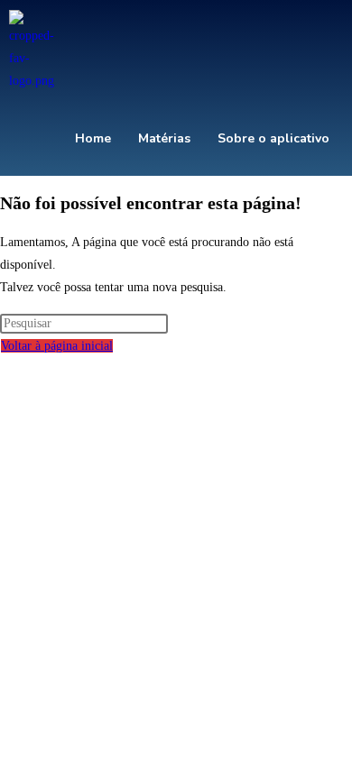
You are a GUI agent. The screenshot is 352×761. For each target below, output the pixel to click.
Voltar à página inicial (57, 346)
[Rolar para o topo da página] (5, 368)
